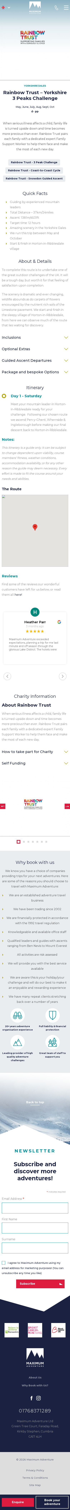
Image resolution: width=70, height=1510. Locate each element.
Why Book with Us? (35, 1385)
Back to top (35, 1102)
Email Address (13, 1199)
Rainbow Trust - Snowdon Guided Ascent (34, 178)
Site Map (35, 1485)
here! (18, 594)
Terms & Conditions (35, 1477)
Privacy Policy (35, 1470)
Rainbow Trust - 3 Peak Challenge (34, 162)
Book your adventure (52, 1502)
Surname (8, 1239)
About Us (35, 1377)
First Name (9, 1219)
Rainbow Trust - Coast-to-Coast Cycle (34, 170)
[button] (35, 527)
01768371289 (35, 1411)
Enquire (18, 1502)
